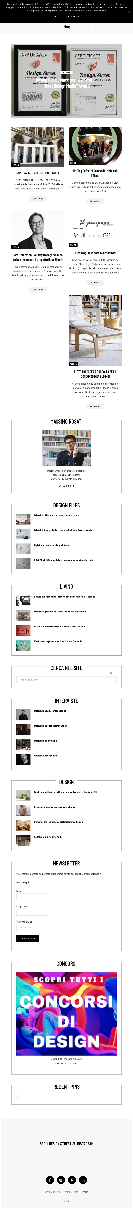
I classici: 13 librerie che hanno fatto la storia (56, 515)
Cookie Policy (72, 16)
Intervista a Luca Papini (46, 755)
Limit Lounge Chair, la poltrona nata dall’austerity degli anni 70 (65, 792)
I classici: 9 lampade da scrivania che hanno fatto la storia (63, 530)
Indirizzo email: (24, 921)
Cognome (21, 906)
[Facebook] (50, 1180)
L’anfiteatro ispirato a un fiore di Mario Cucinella (58, 641)
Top (67, 1201)
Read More (37, 198)
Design (15, 165)
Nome (19, 891)
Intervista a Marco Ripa (45, 740)
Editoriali (66, 72)
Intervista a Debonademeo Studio (50, 725)
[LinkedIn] (83, 1180)
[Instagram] (61, 1180)
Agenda (73, 364)
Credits (84, 1192)
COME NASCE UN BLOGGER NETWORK (37, 173)
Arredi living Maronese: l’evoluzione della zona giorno (60, 611)
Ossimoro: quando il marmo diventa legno (54, 806)
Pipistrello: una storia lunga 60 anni (52, 545)
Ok (55, 16)
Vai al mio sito (66, 486)
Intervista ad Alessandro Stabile (50, 710)
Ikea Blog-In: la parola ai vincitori (95, 253)
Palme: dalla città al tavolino (48, 836)
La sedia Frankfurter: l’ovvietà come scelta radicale (59, 626)
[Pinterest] (72, 1180)
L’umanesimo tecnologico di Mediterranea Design (58, 821)
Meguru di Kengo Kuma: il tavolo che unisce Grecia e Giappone (64, 596)
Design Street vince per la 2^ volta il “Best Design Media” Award (66, 82)
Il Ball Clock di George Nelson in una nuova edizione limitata (63, 560)
